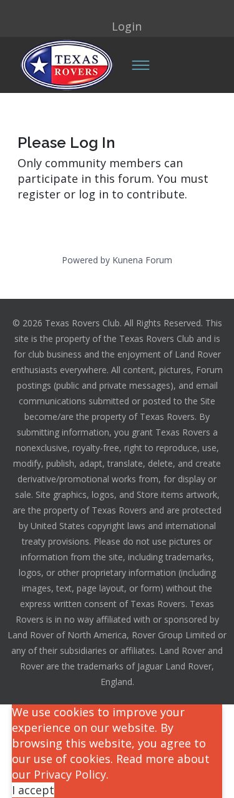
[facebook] (99, 10)
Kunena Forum (142, 260)
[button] (117, 25)
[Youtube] (134, 10)
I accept (33, 789)
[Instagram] (117, 10)
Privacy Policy (70, 774)
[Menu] (140, 65)
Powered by (86, 260)
